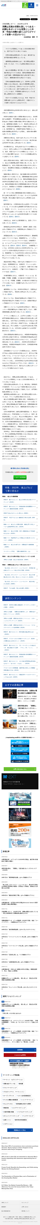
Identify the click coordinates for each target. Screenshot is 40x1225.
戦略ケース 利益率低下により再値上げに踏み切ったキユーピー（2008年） (19, 539)
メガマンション (8, 1124)
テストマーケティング (10, 1087)
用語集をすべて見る (20, 1130)
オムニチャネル (8, 1104)
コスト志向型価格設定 (24, 1095)
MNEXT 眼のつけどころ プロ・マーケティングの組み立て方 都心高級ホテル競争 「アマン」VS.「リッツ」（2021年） (20, 648)
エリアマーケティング (18, 1108)
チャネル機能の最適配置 (11, 1099)
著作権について (25, 1211)
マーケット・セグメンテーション (13, 1079)
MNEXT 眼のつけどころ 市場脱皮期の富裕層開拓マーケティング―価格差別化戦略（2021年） (20, 507)
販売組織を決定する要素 (23, 1104)
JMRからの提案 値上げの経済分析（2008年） (16, 559)
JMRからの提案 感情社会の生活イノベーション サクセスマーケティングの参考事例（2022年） (19, 626)
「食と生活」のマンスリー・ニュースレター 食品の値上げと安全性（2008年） (19, 582)
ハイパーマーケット (27, 1099)
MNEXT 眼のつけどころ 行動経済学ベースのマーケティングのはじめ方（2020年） (20, 676)
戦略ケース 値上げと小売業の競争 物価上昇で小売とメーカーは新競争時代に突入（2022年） (19, 525)
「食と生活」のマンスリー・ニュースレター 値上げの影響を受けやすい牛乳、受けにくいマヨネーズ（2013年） (19, 576)
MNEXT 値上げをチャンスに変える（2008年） (16, 513)
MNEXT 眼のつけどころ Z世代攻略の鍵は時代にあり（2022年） (19, 633)
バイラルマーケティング (25, 1112)
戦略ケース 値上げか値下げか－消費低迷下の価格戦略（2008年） (19, 546)
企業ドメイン (7, 1120)
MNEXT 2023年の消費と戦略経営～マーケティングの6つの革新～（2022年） (19, 606)
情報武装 (6, 1108)
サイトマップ (25, 1202)
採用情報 (20, 1050)
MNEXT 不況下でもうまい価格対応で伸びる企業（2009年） (19, 519)
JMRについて (4, 1202)
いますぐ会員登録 (20, 477)
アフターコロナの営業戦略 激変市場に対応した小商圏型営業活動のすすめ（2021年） (19, 669)
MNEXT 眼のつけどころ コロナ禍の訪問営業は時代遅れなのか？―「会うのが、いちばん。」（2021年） (20, 662)
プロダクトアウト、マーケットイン (14, 1091)
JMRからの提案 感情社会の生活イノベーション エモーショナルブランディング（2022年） (19, 619)
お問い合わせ (25, 1206)
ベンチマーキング (28, 1116)
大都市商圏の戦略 (9, 1112)
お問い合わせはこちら (20, 769)
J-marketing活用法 (20, 1055)
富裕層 (21, 1083)
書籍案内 (3, 1206)
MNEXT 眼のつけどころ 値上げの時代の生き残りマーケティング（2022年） (20, 501)
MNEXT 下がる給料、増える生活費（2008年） (17, 588)
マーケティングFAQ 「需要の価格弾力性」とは (17, 551)
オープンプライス (9, 1095)
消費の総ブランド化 (9, 1083)
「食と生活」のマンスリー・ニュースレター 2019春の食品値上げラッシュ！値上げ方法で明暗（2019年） (19, 569)
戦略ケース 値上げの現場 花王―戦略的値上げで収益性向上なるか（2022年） (19, 532)
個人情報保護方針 (5, 1211)
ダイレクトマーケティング (11, 1116)
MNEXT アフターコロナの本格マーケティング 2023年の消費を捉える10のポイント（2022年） (19, 640)
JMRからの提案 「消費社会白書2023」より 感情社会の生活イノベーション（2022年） (19, 613)
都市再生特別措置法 (21, 1120)
